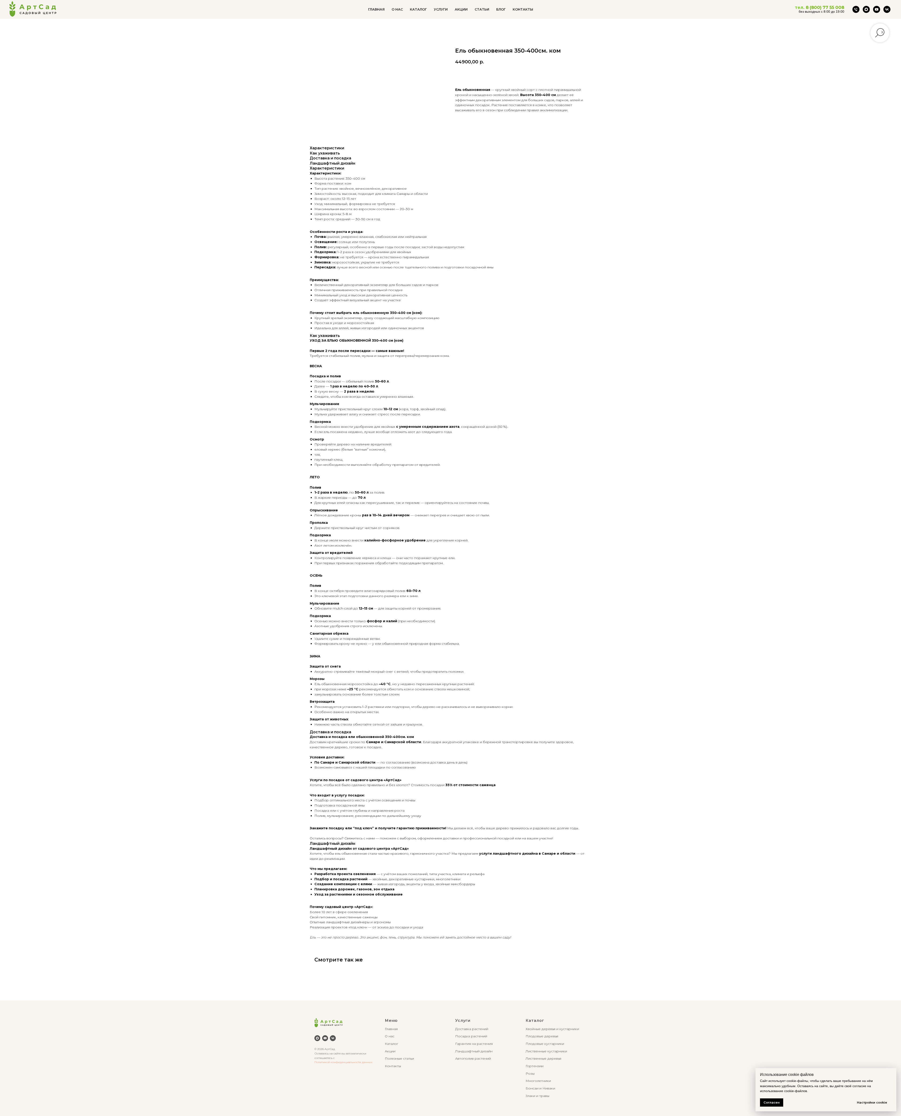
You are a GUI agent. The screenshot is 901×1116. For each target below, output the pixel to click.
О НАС (397, 9)
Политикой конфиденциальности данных (343, 1062)
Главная (391, 1029)
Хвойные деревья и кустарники (552, 1029)
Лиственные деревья (543, 1058)
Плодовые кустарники (545, 1044)
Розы (530, 1073)
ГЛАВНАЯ (376, 9)
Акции (390, 1051)
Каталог (391, 1044)
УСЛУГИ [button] (441, 9)
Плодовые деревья (542, 1036)
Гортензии (534, 1066)
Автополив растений (473, 1058)
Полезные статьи (399, 1058)
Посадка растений (471, 1036)
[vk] (886, 9)
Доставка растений (471, 1029)
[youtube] (876, 9)
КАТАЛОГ (418, 9)
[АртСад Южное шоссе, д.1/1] (855, 9)
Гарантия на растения (474, 1044)
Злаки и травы (537, 1096)
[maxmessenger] (866, 9)
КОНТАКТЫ (523, 9)
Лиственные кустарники (546, 1051)
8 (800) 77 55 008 (825, 7)
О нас (389, 1036)
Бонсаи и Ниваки (540, 1088)
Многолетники (538, 1081)
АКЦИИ (461, 9)
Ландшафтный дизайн (473, 1051)
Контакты (393, 1066)
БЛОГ (501, 9)
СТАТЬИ (482, 9)
